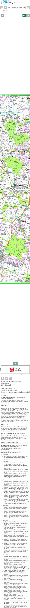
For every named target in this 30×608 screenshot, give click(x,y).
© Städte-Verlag (27, 364)
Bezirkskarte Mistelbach (21, 188)
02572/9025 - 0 (10, 388)
